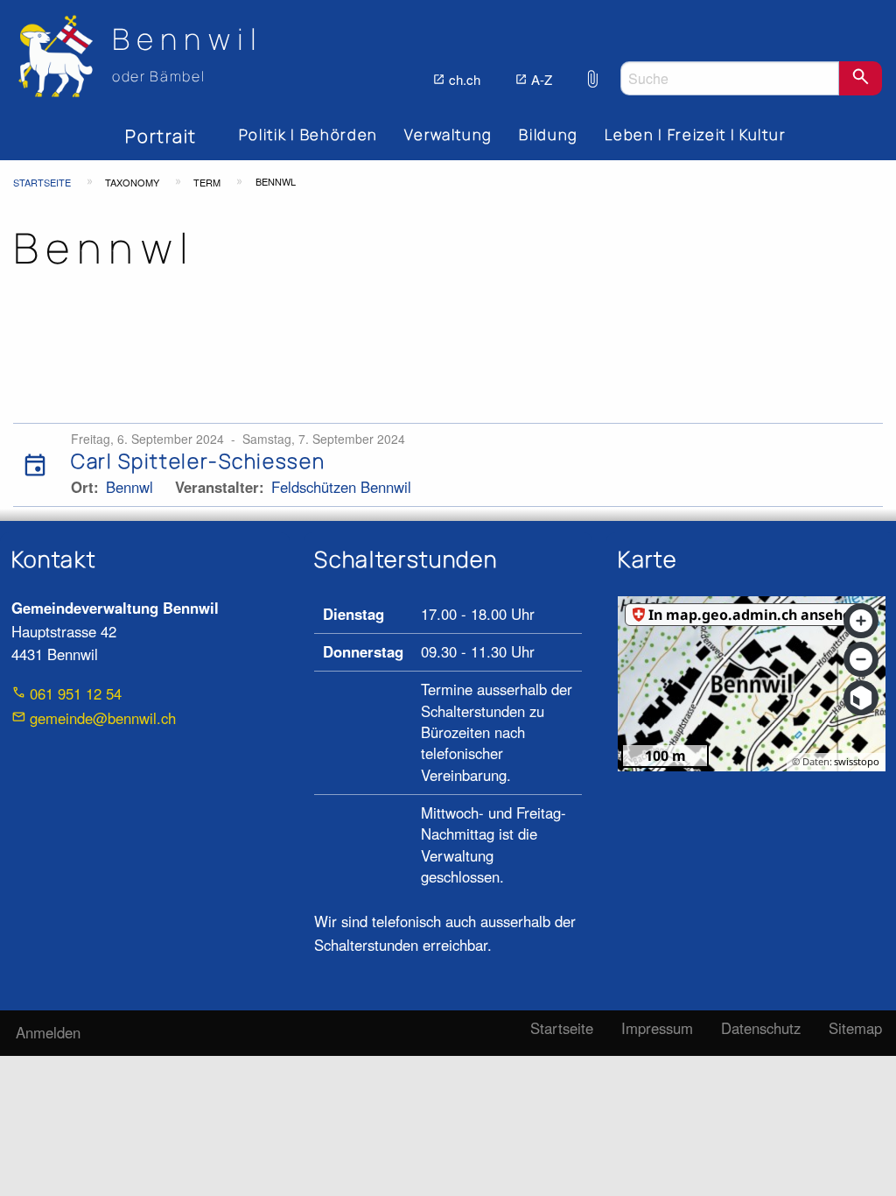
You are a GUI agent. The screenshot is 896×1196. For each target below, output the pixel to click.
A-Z (541, 79)
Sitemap (855, 1027)
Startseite (42, 182)
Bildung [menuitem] (548, 134)
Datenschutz (761, 1027)
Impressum (657, 1027)
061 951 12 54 (76, 693)
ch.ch (464, 79)
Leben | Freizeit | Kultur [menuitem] (695, 134)
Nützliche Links (592, 69)
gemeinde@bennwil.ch (103, 717)
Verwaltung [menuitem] (448, 134)
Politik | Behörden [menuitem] (308, 134)
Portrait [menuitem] (160, 136)
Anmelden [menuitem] (48, 1032)
